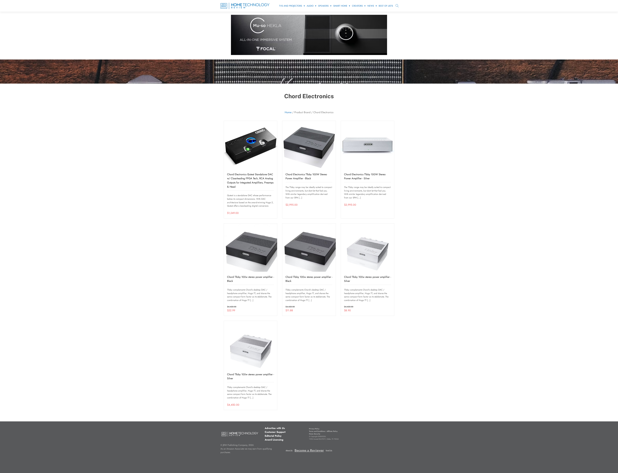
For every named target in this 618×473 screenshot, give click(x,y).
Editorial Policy (273, 436)
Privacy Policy (314, 429)
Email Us (329, 450)
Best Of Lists (386, 5)
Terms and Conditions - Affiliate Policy (323, 431)
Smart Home (340, 5)
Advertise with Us (275, 428)
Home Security (314, 434)
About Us (289, 450)
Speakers (323, 5)
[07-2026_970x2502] (309, 54)
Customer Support (275, 432)
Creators (357, 5)
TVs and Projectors (290, 5)
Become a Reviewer (309, 450)
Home (288, 112)
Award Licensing (274, 439)
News (370, 5)
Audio (310, 5)
